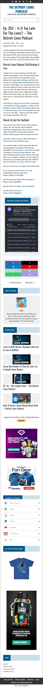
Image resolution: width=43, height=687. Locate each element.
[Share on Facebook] (13, 263)
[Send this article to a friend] (13, 271)
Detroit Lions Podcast (22, 152)
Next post (29, 282)
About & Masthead (8, 679)
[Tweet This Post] (30, 263)
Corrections (30, 679)
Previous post (15, 282)
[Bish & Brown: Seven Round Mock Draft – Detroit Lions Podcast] (21, 402)
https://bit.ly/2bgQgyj (12, 193)
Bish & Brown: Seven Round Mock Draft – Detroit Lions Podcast (20, 407)
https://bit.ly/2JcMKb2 (12, 182)
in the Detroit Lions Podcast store (20, 140)
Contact (37, 679)
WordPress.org (8, 671)
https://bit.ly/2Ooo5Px (30, 166)
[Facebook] (26, 1)
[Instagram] (23, 1)
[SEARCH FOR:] (21, 20)
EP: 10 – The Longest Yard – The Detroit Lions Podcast (20, 387)
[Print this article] (30, 271)
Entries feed (7, 666)
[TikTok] (19, 1)
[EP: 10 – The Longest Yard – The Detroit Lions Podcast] (21, 382)
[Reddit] (30, 1)
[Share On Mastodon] (30, 274)
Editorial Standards (20, 679)
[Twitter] (12, 1)
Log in (5, 664)
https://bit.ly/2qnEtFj (25, 186)
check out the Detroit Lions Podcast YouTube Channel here (17, 128)
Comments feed (8, 669)
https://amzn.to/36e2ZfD (13, 175)
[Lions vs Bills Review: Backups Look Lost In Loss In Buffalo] (21, 343)
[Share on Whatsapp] (13, 274)
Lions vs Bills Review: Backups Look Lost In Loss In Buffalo (21, 348)
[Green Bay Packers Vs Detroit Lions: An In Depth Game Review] (21, 363)
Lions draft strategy (20, 80)
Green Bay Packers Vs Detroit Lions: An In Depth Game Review (20, 368)
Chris (12, 43)
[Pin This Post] (30, 267)
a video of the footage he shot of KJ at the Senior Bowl (21, 107)
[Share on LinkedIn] (13, 267)
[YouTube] (16, 1)
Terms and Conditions (21, 686)
